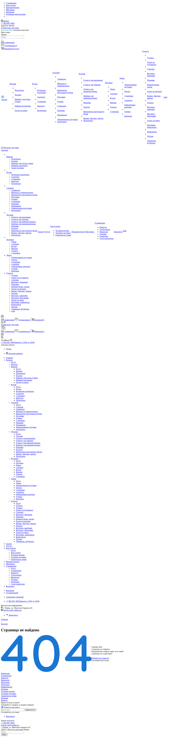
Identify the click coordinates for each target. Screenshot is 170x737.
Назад (13, 362)
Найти (4, 735)
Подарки (19, 463)
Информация (6, 687)
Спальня (19, 407)
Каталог (14, 364)
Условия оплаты (8, 691)
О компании (16, 571)
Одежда (19, 506)
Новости (4, 678)
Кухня (18, 389)
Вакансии (5, 680)
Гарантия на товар (9, 696)
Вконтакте (13, 615)
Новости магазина (11, 707)
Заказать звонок (7, 345)
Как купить (16, 553)
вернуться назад (102, 660)
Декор (18, 483)
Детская (19, 436)
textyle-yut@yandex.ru (12, 610)
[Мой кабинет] (2, 317)
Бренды (4, 700)
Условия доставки (8, 694)
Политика (5, 685)
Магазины (5, 682)
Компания (5, 673)
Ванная (19, 371)
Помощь (4, 689)
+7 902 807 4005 (8, 23)
